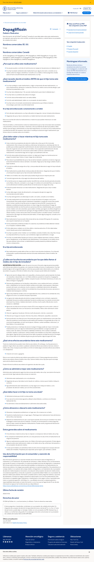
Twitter (7, 541)
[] (73, 49)
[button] (81, 8)
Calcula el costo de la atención (56, 544)
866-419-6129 (7, 539)
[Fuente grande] (76, 32)
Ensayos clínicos (29, 544)
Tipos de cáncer (30, 539)
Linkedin (11, 541)
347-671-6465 (18, 2)
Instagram (3, 541)
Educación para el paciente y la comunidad (15, 22)
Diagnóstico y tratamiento (32, 542)
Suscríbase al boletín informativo (77, 79)
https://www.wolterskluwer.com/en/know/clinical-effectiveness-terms (23, 486)
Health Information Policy (19, 522)
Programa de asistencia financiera (57, 542)
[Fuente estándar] (77, 30)
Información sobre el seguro (56, 539)
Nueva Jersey (74, 544)
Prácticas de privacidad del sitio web (33, 559)
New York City (74, 539)
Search (86, 8)
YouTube (9, 541)
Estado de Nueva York (76, 542)
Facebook (5, 541)
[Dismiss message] (90, 2)
